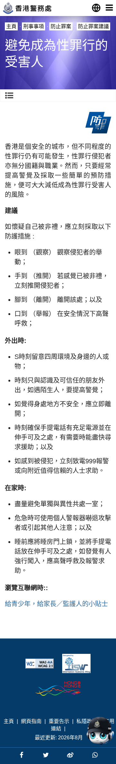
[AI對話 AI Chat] (100, 731)
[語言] (96, 7)
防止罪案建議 (93, 26)
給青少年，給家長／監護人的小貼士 (56, 603)
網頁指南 (31, 721)
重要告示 (59, 721)
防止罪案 (61, 26)
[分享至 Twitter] (46, 755)
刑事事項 (33, 26)
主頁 (11, 26)
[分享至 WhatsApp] (94, 755)
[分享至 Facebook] (22, 755)
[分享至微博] (71, 755)
